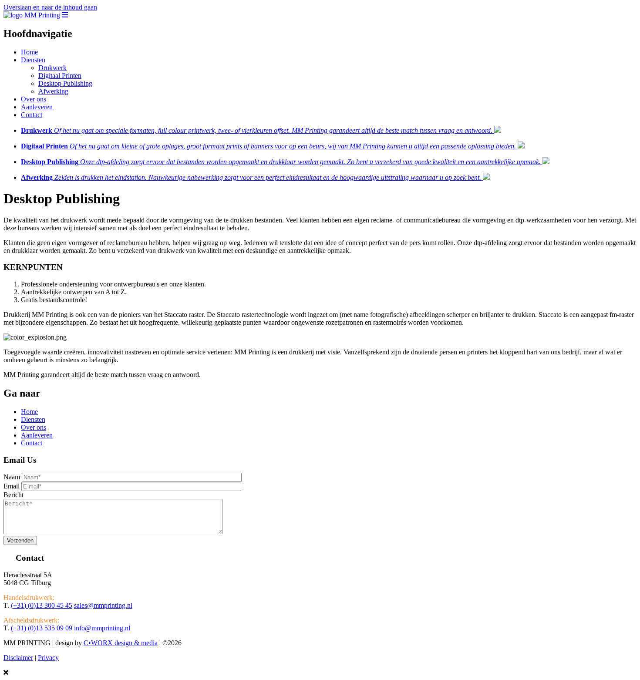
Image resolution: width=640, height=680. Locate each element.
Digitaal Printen (59, 75)
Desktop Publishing (65, 83)
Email (11, 486)
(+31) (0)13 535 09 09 (41, 628)
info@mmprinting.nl (102, 628)
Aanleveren (37, 107)
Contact (31, 114)
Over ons (33, 99)
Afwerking (53, 91)
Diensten (33, 60)
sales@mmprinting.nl (103, 605)
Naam (11, 477)
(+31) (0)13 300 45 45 (41, 605)
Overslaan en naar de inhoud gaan (50, 7)
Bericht (13, 494)
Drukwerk (52, 67)
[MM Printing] (31, 15)
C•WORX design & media (121, 642)
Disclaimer (18, 657)
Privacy (48, 657)
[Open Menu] (65, 15)
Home (29, 52)
